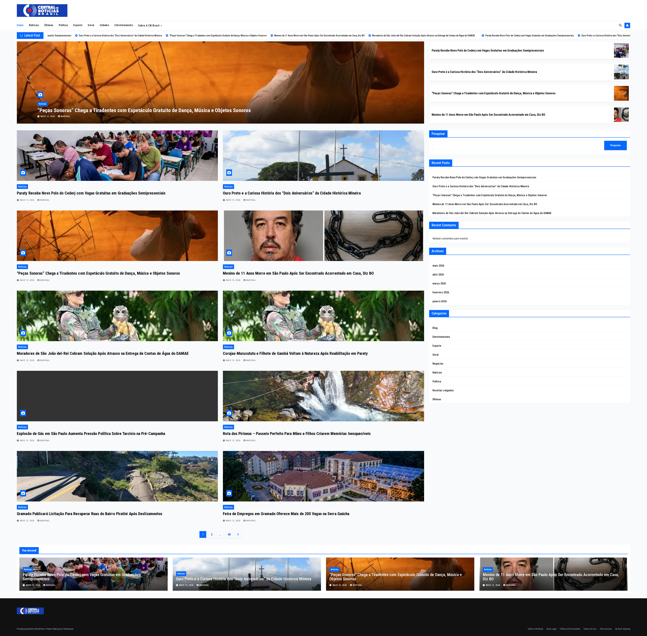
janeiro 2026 (440, 301)
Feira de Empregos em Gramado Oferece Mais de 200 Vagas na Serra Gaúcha (286, 513)
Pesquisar (438, 134)
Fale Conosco (606, 629)
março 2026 (439, 283)
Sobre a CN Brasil (149, 25)
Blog (435, 328)
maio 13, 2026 (48, 116)
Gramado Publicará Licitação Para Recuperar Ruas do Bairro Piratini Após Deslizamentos (89, 513)
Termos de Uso (589, 629)
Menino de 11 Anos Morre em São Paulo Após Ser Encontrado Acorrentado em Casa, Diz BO (488, 114)
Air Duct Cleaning (622, 629)
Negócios (438, 363)
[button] (620, 25)
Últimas (48, 25)
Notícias (34, 25)
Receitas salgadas (443, 390)
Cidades (104, 25)
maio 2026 (438, 265)
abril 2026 (438, 274)
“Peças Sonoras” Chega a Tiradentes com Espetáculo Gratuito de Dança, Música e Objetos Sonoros (494, 93)
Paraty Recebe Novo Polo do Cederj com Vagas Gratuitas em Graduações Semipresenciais (134, 110)
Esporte (78, 25)
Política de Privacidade (570, 629)
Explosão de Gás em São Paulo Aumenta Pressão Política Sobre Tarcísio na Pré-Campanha (91, 433)
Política (63, 25)
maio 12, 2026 (27, 520)
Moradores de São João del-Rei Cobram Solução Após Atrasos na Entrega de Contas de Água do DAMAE (103, 353)
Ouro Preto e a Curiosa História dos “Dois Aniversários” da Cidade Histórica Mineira (484, 72)
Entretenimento (124, 25)
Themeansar (68, 629)
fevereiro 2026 (441, 292)
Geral (91, 25)
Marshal (65, 116)
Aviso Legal (551, 629)
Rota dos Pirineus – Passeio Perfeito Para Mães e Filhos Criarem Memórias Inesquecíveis (297, 433)
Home (20, 25)
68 (229, 534)
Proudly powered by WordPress (31, 629)
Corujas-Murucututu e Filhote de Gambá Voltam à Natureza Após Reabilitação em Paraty (295, 353)
